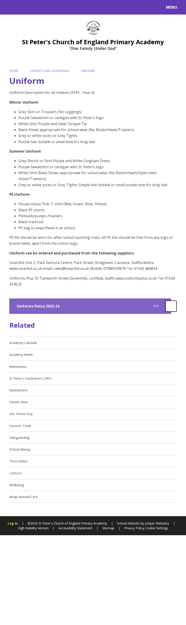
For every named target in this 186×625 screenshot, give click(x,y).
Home (13, 71)
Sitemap (108, 528)
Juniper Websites (157, 523)
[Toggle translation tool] (22, 7)
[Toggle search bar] (9, 7)
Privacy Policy (134, 528)
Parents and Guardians (49, 71)
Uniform (88, 71)
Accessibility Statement (75, 528)
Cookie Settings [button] (156, 528)
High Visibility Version (33, 528)
